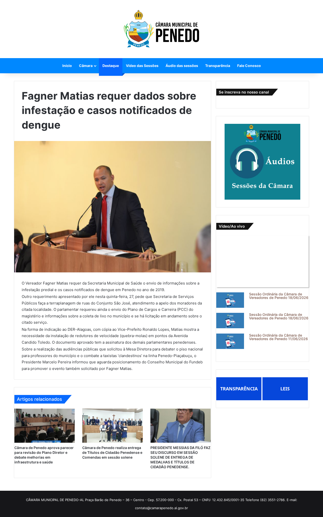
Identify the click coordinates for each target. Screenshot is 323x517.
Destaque (110, 65)
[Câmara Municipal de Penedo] (161, 29)
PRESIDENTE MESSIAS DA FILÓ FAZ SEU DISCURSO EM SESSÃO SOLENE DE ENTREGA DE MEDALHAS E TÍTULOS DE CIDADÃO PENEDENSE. (180, 457)
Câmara (86, 65)
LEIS (285, 389)
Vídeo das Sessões (142, 65)
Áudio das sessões (182, 65)
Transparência (217, 65)
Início (67, 65)
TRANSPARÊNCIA (239, 389)
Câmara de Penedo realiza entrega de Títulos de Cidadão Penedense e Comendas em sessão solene (112, 452)
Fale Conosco (249, 65)
